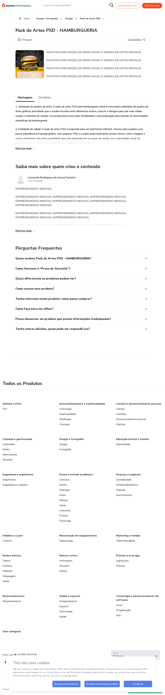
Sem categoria (12, 631)
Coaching (121, 414)
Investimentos (124, 495)
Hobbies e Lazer (13, 535)
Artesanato (65, 560)
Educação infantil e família (132, 439)
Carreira (120, 409)
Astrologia (65, 409)
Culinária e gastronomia (17, 439)
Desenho (64, 566)
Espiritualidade (67, 414)
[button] (78, 258)
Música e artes (68, 555)
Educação (64, 490)
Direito (63, 485)
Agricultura (122, 560)
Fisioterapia (65, 611)
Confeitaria (9, 444)
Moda (6, 581)
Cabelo (7, 560)
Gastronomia (10, 454)
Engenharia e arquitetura (18, 474)
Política (63, 515)
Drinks (6, 449)
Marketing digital (125, 541)
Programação (123, 610)
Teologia (64, 424)
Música (63, 571)
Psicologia (65, 521)
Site (118, 615)
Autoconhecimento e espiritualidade (82, 404)
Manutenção (66, 541)
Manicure (8, 571)
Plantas (120, 566)
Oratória (120, 424)
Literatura (64, 510)
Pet (5, 409)
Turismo (7, 541)
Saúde (62, 616)
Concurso (64, 479)
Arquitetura (9, 479)
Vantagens (25, 97)
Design (63, 444)
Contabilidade (123, 479)
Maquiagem (9, 576)
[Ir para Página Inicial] (18, 5)
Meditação (65, 419)
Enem (62, 495)
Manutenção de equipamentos (78, 535)
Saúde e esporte (69, 596)
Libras (62, 505)
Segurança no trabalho (15, 485)
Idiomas (63, 500)
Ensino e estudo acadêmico (76, 474)
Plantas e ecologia (128, 555)
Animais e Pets (12, 404)
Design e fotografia (71, 439)
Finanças (121, 490)
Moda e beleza (12, 555)
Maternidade (123, 444)
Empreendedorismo (127, 485)
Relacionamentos (13, 596)
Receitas (8, 460)
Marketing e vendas (128, 535)
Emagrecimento (68, 601)
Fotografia (65, 449)
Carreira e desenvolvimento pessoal (138, 404)
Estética (7, 566)
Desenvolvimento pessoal (131, 419)
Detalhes (45, 97)
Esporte (63, 606)
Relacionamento (12, 601)
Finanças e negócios (128, 474)
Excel (119, 605)
